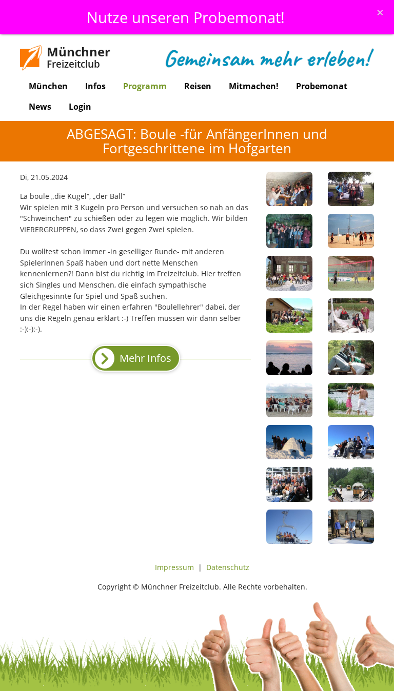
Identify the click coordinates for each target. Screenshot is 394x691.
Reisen (197, 86)
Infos (95, 86)
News (40, 106)
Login (80, 106)
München (48, 86)
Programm (145, 86)
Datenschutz (227, 567)
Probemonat (321, 86)
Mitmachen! (254, 86)
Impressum (174, 567)
